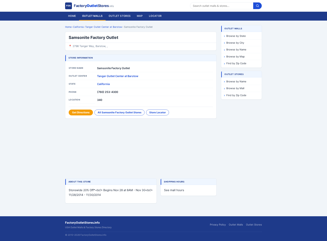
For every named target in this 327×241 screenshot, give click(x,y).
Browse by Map (235, 56)
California (78, 26)
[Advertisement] (140, 148)
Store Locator (157, 112)
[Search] (257, 5)
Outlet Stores (120, 15)
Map (140, 15)
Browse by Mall (235, 88)
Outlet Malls (92, 15)
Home (72, 15)
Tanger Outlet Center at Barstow (103, 26)
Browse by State (236, 35)
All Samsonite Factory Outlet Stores (119, 112)
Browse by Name (236, 49)
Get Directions (81, 112)
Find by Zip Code (236, 63)
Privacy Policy (218, 224)
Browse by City (235, 42)
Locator (155, 15)
